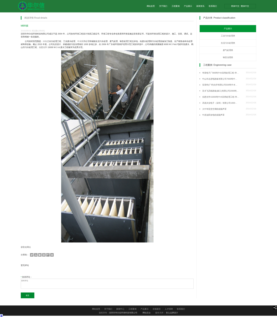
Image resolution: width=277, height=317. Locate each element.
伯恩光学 (43, 47)
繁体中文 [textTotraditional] (244, 6)
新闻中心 (120, 309)
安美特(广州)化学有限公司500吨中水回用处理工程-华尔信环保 (220, 85)
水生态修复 (48, 41)
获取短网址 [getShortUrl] (26, 247)
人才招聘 (169, 309)
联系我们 (213, 6)
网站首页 (151, 6)
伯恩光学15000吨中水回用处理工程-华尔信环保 (220, 97)
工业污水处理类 (228, 36)
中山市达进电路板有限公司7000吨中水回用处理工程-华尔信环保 (220, 79)
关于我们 (163, 6)
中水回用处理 (83, 41)
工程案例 (176, 6)
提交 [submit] (27, 295)
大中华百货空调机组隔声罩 (214, 109)
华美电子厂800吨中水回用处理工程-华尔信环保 (220, 73)
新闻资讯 (200, 6)
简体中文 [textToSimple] (235, 6)
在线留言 (157, 309)
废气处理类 (228, 50)
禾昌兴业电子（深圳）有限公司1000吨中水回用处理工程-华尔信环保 (220, 103)
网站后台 (147, 313)
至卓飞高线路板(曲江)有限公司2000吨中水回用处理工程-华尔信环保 (220, 91)
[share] (275, 308)
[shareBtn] (31, 255)
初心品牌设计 (172, 313)
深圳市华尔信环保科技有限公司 (123, 313)
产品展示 (188, 6)
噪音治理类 (228, 57)
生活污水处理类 (228, 43)
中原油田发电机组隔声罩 (213, 115)
